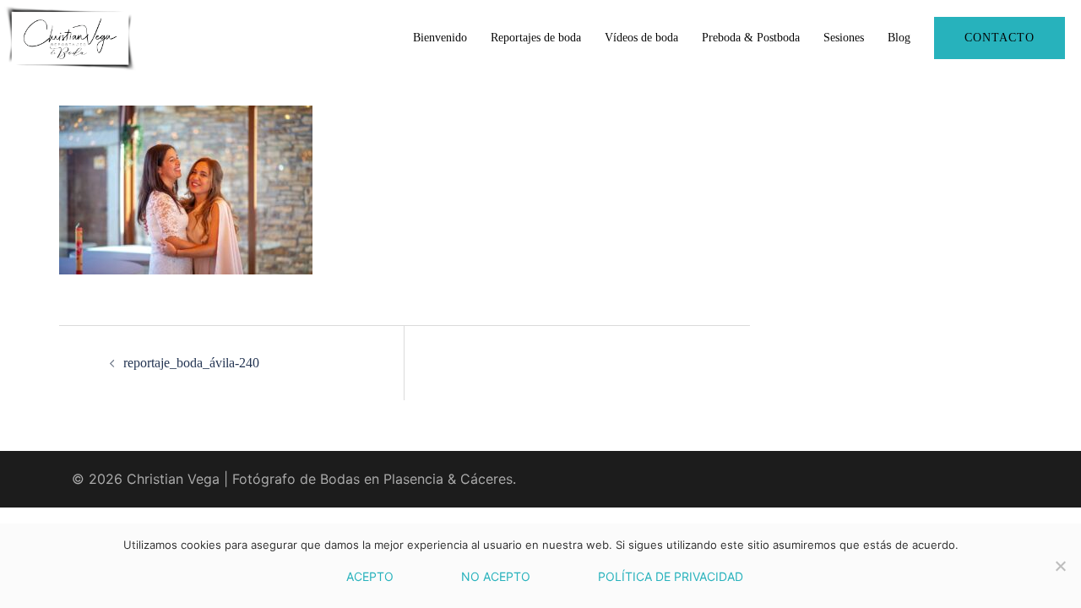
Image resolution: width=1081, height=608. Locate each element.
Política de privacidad (670, 576)
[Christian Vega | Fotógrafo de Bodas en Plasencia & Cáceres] (70, 36)
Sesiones (843, 37)
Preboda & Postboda (751, 37)
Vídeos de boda (641, 37)
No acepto (495, 576)
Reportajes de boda (536, 37)
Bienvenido (440, 37)
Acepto (370, 576)
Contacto (999, 37)
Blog (899, 37)
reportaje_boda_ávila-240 (191, 363)
